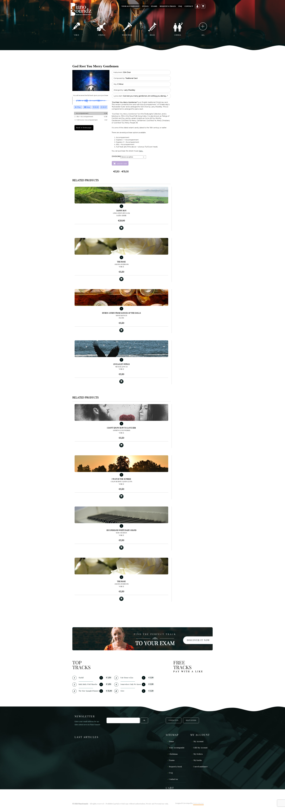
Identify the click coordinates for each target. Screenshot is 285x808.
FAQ (180, 6)
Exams (154, 6)
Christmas (173, 754)
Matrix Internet (198, 803)
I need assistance (200, 767)
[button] (121, 228)
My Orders (198, 754)
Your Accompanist (130, 6)
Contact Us (174, 720)
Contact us (173, 779)
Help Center (191, 720)
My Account (198, 742)
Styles (145, 6)
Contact (189, 6)
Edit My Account (200, 748)
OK (144, 720)
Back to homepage (84, 128)
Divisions (116, 156)
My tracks (197, 760)
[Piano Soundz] (80, 9)
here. (141, 151)
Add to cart (122, 164)
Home (171, 742)
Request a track (168, 6)
